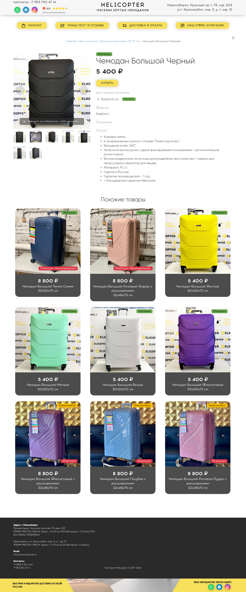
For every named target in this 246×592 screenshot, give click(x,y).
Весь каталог (88, 41)
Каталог (34, 25)
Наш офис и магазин (205, 25)
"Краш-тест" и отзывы (85, 25)
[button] (20, 90)
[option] (51, 90)
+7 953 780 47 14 (43, 2)
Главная (71, 41)
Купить (107, 83)
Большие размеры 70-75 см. (120, 41)
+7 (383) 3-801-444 (23, 564)
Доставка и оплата (145, 25)
